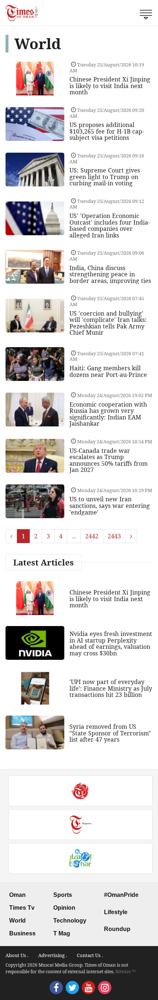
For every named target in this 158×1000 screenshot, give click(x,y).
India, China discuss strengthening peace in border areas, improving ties (110, 274)
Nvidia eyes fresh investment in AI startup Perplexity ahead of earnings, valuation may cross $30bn (110, 643)
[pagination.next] (131, 536)
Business (22, 933)
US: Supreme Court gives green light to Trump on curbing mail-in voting (104, 176)
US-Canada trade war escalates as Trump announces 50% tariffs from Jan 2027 (108, 460)
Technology (69, 920)
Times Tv (22, 908)
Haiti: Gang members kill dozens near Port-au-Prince (108, 371)
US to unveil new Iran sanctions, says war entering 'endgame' (109, 505)
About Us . (17, 955)
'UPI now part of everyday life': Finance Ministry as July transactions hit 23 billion (110, 688)
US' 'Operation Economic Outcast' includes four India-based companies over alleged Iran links (109, 225)
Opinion (64, 908)
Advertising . (52, 955)
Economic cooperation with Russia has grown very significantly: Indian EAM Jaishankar (108, 414)
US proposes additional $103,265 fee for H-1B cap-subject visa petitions (106, 131)
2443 (114, 536)
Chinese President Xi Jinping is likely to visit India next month (109, 85)
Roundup (117, 929)
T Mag (61, 933)
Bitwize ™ (125, 971)
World (17, 920)
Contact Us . (90, 955)
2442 (91, 536)
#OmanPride (121, 895)
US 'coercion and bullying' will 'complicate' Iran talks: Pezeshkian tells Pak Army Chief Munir (108, 323)
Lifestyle (116, 912)
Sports (62, 895)
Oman (17, 895)
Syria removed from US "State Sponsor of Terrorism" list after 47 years (110, 733)
